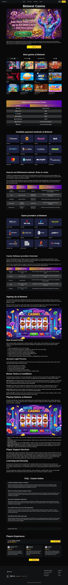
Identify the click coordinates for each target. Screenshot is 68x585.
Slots (54, 58)
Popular (12, 58)
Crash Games (40, 58)
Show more (34, 559)
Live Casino (26, 58)
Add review (55, 541)
